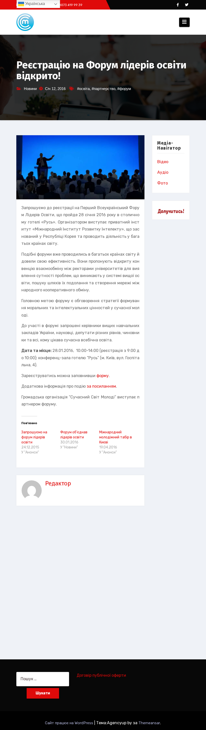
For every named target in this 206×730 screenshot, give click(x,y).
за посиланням (101, 386)
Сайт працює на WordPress (69, 723)
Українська (34, 4)
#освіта (83, 88)
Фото (162, 183)
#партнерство (103, 88)
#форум (124, 88)
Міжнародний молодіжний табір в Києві (115, 437)
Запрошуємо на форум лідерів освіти (34, 437)
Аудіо (162, 172)
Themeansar (149, 723)
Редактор (58, 483)
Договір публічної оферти (101, 675)
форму (102, 375)
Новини (30, 88)
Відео (162, 161)
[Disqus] (80, 579)
